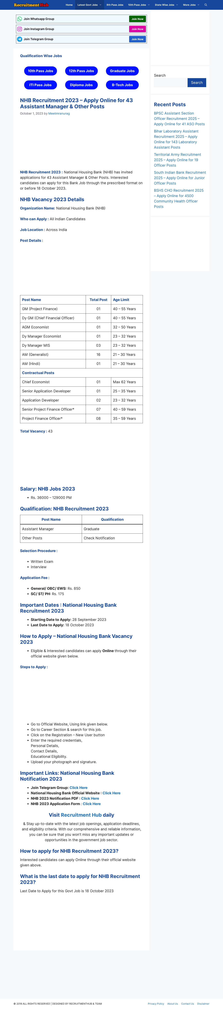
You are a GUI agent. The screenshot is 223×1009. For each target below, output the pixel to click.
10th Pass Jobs (137, 4)
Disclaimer (203, 1003)
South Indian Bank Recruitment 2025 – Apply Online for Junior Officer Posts (180, 177)
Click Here (79, 788)
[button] (205, 5)
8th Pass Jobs (115, 4)
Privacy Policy (156, 1003)
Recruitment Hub (81, 815)
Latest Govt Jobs (88, 4)
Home (69, 4)
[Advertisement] (81, 146)
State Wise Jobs (164, 4)
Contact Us (187, 1003)
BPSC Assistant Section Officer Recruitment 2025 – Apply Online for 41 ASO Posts (179, 118)
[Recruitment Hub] (31, 5)
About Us (172, 1003)
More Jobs (189, 4)
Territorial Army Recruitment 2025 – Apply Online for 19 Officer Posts (177, 159)
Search (160, 75)
